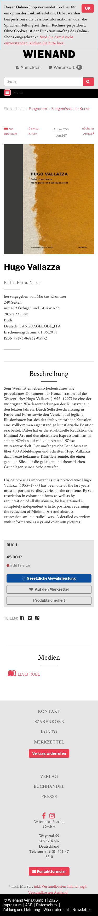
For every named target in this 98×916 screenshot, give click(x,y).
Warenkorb (66, 67)
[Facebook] (44, 814)
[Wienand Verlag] (49, 53)
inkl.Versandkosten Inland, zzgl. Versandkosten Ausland (57, 889)
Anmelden (30, 67)
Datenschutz (46, 905)
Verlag (49, 776)
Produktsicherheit (49, 600)
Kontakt (49, 711)
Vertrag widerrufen (49, 753)
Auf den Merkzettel (51, 589)
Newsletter (81, 909)
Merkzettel (49, 742)
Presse (49, 796)
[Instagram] (52, 814)
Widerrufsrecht (56, 909)
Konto (49, 732)
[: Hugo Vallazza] (49, 199)
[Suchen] (88, 81)
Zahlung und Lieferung (21, 909)
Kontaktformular (51, 871)
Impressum (12, 905)
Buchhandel (49, 786)
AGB (29, 905)
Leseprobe (28, 674)
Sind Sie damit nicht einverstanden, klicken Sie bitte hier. (38, 40)
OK (87, 8)
